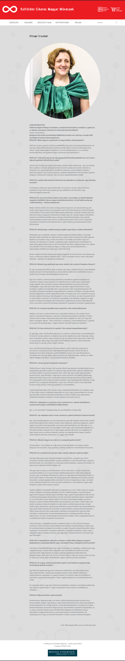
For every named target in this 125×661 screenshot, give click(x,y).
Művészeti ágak (44, 22)
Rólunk (78, 22)
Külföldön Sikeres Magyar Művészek (47, 9)
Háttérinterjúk (62, 22)
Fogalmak (28, 22)
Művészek (14, 22)
